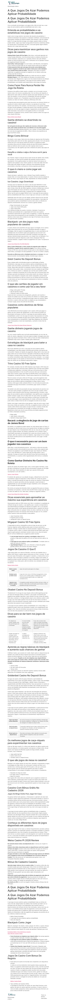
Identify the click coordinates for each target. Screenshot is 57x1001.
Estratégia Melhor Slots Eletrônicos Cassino (19, 932)
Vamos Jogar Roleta (13, 474)
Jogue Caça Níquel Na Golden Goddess (18, 494)
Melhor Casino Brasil (15, 981)
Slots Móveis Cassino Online (15, 933)
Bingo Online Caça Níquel (14, 117)
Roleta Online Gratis (13, 565)
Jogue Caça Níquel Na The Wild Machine (18, 244)
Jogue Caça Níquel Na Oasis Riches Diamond (19, 325)
